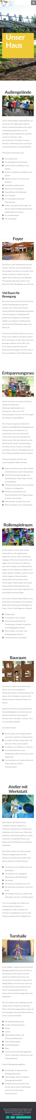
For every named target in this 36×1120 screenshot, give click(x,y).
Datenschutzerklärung (23, 1117)
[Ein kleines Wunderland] (7, 3)
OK (8, 1117)
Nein (12, 1117)
